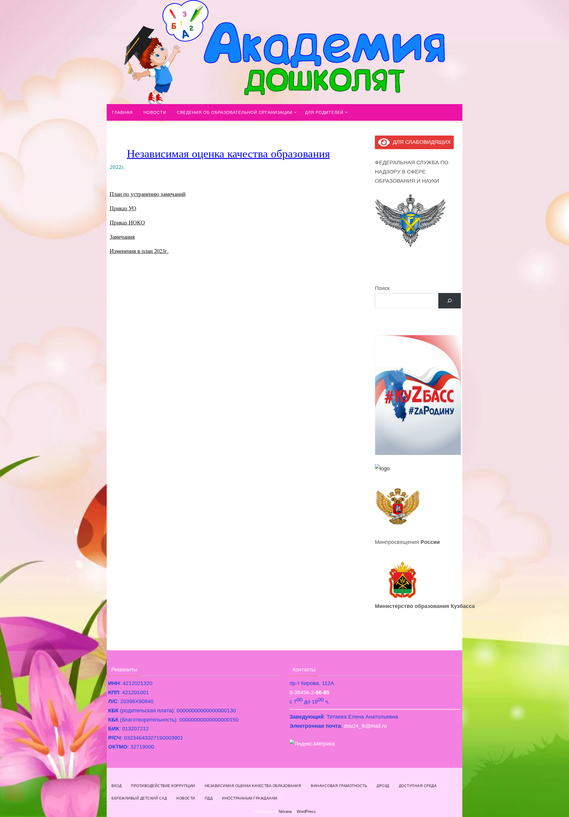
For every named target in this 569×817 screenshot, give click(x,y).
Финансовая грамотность (339, 786)
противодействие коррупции (163, 786)
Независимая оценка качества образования (253, 786)
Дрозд (383, 786)
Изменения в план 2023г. (139, 250)
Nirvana (285, 811)
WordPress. (307, 811)
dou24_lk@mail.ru (365, 726)
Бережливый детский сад (139, 798)
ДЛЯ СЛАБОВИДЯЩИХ (420, 142)
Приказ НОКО (127, 222)
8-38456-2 (309, 692)
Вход (116, 786)
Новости (185, 798)
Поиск (382, 288)
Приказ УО (123, 208)
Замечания (122, 237)
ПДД (209, 798)
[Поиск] (449, 300)
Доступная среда (418, 786)
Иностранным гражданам (249, 798)
